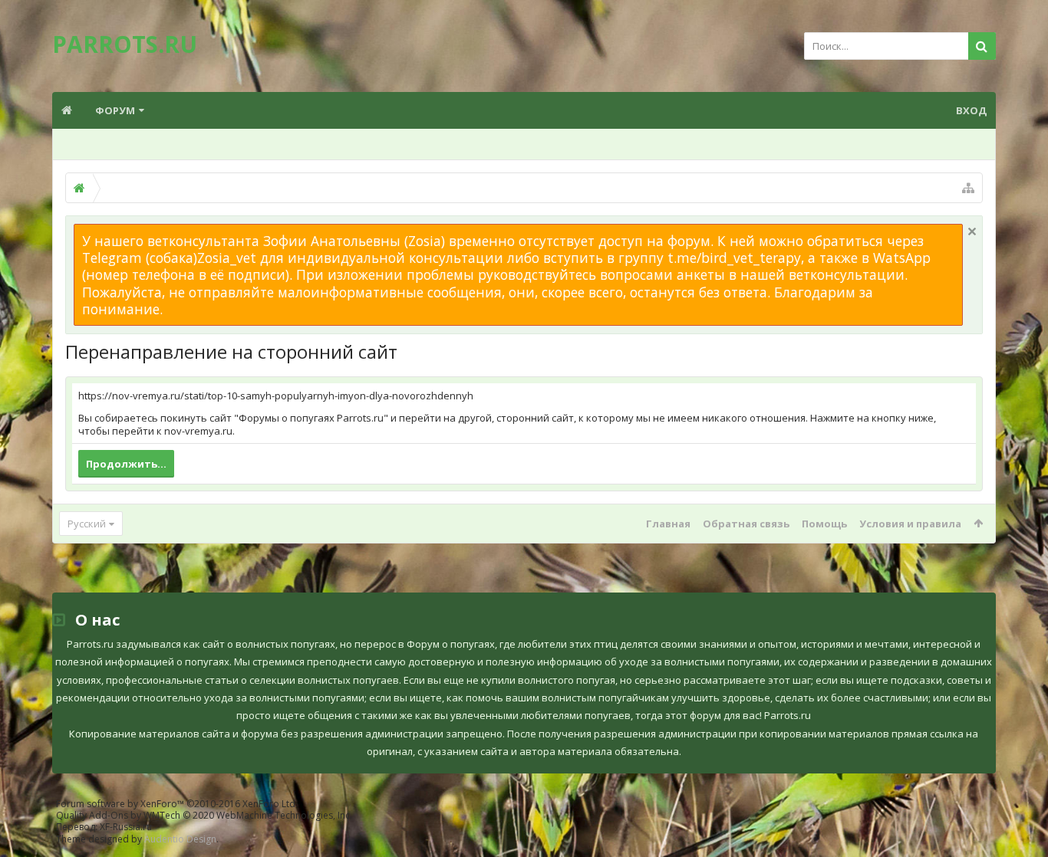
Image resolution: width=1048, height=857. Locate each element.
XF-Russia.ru (126, 826)
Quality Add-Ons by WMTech (204, 815)
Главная (668, 523)
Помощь (824, 523)
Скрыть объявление (972, 231)
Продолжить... (126, 464)
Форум (115, 110)
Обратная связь (746, 523)
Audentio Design (180, 839)
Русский (87, 523)
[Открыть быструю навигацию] (968, 187)
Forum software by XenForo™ (177, 803)
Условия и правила (910, 523)
